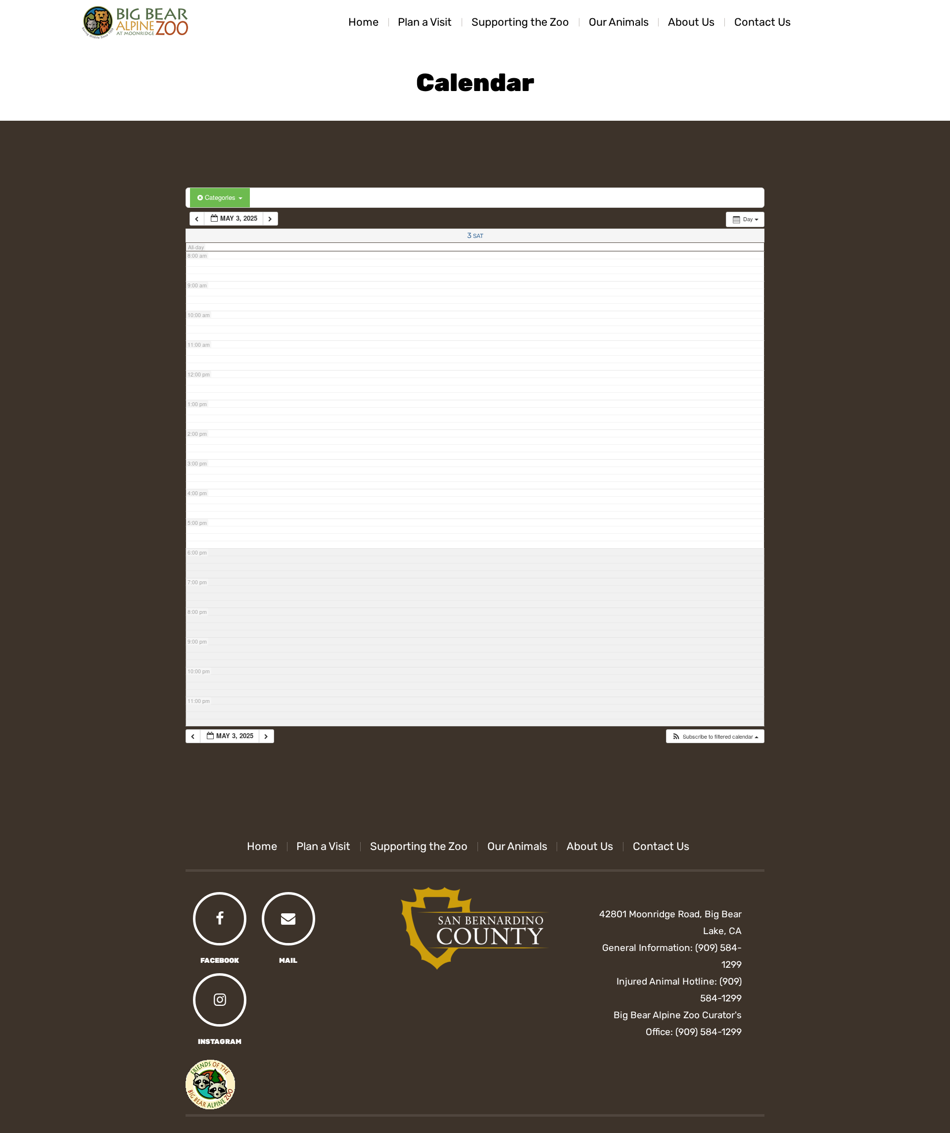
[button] (714, 736)
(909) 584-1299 (708, 1032)
